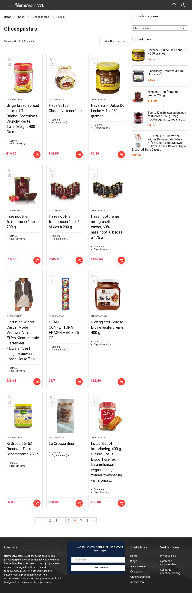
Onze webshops (140, 576)
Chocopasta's (41, 16)
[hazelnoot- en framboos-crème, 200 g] (23, 189)
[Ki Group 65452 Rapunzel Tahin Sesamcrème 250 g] (23, 416)
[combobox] (160, 28)
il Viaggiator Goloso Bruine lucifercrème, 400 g (107, 327)
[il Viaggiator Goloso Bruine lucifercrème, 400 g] (107, 295)
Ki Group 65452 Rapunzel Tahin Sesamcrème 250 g (23, 448)
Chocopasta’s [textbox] (158, 28)
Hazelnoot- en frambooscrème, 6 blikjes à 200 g (64, 221)
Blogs (133, 561)
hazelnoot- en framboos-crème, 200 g (21, 221)
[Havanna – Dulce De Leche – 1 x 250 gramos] (107, 78)
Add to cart (36, 154)
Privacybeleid (168, 555)
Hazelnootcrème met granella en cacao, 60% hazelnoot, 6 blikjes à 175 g (106, 227)
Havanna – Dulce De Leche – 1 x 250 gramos (107, 110)
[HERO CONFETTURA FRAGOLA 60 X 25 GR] (65, 295)
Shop (21, 16)
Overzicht (136, 571)
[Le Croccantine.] (65, 416)
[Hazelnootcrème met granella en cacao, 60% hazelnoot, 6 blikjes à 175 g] (107, 189)
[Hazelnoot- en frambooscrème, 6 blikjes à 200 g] (65, 189)
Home (7, 16)
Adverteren (137, 582)
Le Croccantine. (62, 443)
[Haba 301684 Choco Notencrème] (65, 78)
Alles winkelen (138, 566)
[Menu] (8, 5)
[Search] (174, 5)
